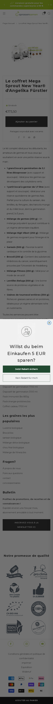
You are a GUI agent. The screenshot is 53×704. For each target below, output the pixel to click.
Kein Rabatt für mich (26, 378)
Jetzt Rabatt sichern (26, 369)
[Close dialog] (49, 323)
